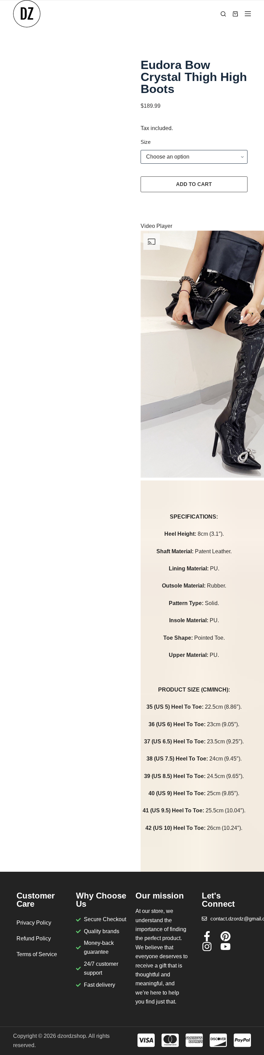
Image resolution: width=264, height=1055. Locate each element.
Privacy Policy (33, 923)
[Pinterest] (225, 936)
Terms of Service (36, 954)
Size (146, 142)
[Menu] (248, 14)
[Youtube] (225, 946)
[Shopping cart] (235, 13)
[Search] (223, 13)
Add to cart (194, 184)
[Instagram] (207, 946)
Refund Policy (33, 938)
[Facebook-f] (207, 936)
